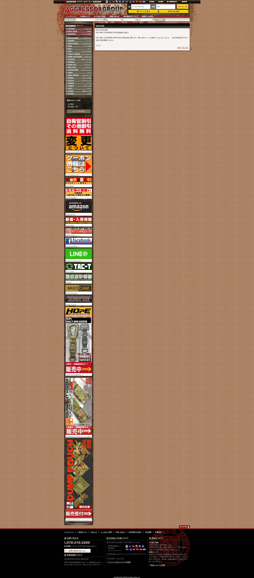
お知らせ (94, 532)
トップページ (69, 532)
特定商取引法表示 (135, 532)
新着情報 (158, 532)
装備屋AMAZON (71, 214)
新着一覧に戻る (183, 48)
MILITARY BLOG (71, 304)
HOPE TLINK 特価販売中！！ (75, 375)
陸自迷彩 (68, 282)
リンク (98, 45)
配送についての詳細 (158, 565)
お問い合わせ (120, 532)
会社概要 (148, 532)
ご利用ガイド (82, 532)
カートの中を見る (78, 111)
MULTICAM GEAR (71, 293)
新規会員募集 (70, 186)
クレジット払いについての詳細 (119, 562)
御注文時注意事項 (71, 197)
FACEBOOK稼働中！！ (73, 246)
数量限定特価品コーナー (73, 235)
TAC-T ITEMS (70, 271)
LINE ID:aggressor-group (73, 260)
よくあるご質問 (106, 532)
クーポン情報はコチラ (72, 175)
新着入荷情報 (70, 225)
